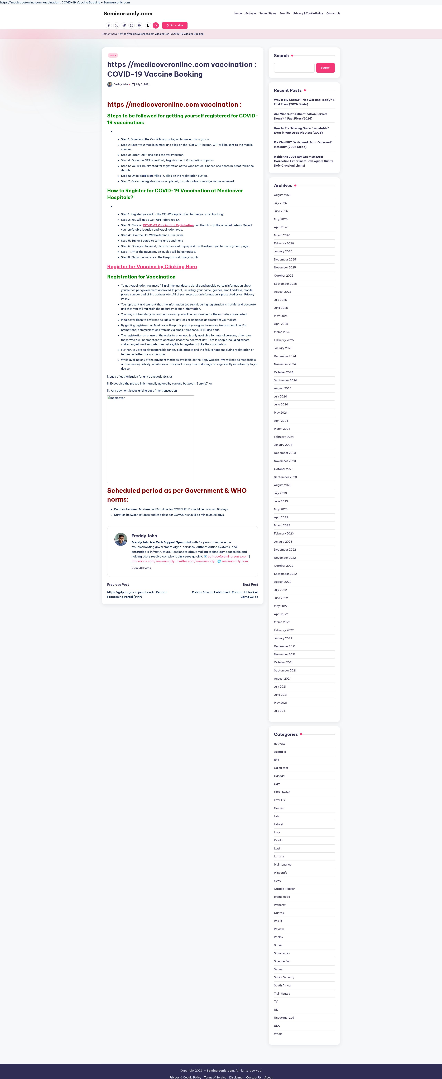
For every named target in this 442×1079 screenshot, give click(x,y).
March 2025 (282, 332)
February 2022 (284, 630)
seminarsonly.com (235, 561)
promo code (282, 896)
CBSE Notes (282, 792)
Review (279, 929)
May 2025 (281, 316)
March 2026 (282, 235)
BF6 (276, 759)
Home (105, 33)
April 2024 (281, 420)
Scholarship (282, 953)
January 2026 (283, 251)
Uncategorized (284, 1017)
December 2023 (285, 453)
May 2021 (280, 702)
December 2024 (285, 356)
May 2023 (281, 509)
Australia (280, 751)
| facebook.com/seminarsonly (153, 561)
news (114, 33)
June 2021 (280, 694)
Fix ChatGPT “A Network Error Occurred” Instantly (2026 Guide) (303, 145)
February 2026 (284, 243)
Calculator (281, 768)
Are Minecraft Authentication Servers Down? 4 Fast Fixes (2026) (301, 116)
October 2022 (283, 565)
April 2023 (281, 517)
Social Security (284, 977)
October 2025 (283, 275)
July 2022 (280, 590)
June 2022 (281, 598)
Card (277, 784)
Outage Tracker (284, 888)
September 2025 (285, 283)
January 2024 (283, 444)
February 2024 (284, 436)
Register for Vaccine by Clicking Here (152, 266)
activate (280, 743)
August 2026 (282, 195)
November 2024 (285, 364)
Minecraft (280, 872)
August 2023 (282, 485)
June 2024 (281, 404)
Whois (278, 1034)
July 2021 (280, 686)
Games (279, 808)
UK (276, 1009)
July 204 (279, 710)
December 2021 (284, 646)
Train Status (282, 993)
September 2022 (285, 573)
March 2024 (282, 428)
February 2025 (284, 340)
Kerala (278, 840)
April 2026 (281, 227)
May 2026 (281, 219)
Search (281, 55)
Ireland (278, 824)
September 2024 (285, 380)
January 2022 (283, 638)
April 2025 (281, 324)
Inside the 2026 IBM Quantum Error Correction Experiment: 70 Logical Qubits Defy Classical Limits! (303, 161)
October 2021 (283, 662)
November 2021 (284, 654)
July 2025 (280, 299)
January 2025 (283, 348)
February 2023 (284, 533)
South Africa (282, 985)
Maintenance (283, 864)
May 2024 (281, 412)
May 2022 (280, 606)
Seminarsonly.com (128, 13)
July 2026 (280, 203)
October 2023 (283, 469)
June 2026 (281, 211)
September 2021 (285, 670)
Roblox (278, 937)
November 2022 (285, 557)
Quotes (279, 913)
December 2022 (285, 549)
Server (278, 969)
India (277, 816)
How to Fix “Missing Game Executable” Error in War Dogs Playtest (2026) (301, 130)
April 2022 (281, 614)
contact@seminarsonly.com (228, 556)
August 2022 (282, 581)
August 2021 (282, 678)
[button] (175, 25)
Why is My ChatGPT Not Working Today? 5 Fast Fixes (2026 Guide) (304, 102)
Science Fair (282, 961)
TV (276, 1001)
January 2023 (283, 541)
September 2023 (285, 477)
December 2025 (285, 259)
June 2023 (281, 501)
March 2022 (282, 622)
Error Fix (279, 800)
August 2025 (282, 291)
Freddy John (144, 535)
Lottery (279, 856)
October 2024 (283, 372)
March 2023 (282, 525)
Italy (277, 832)
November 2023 (285, 461)
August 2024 (282, 388)
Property (280, 905)
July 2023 (280, 493)
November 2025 (285, 267)
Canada (279, 776)
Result (278, 921)
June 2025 (281, 307)
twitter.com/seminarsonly (196, 561)
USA (277, 1025)
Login (277, 848)
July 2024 (280, 396)
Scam (278, 945)
